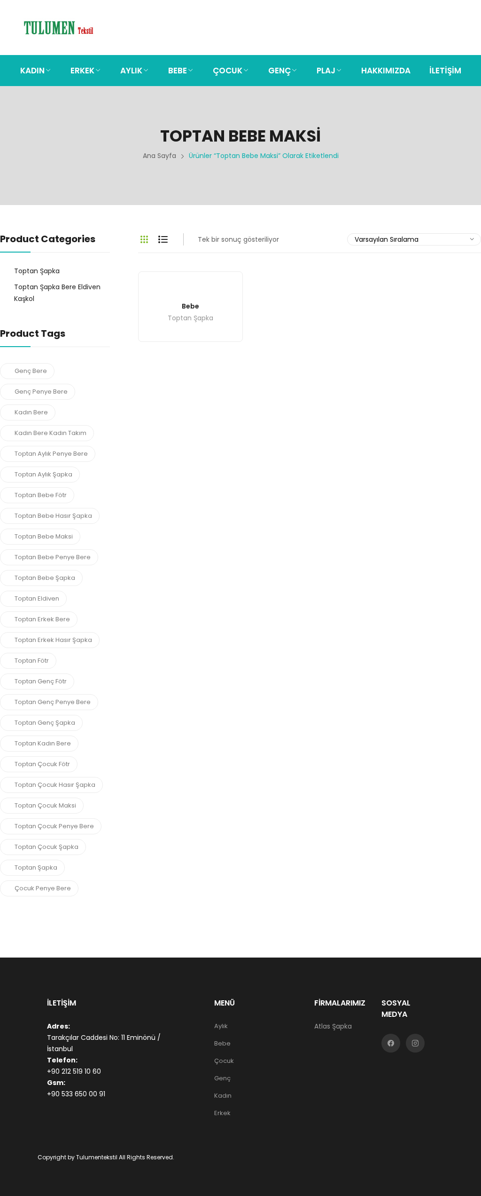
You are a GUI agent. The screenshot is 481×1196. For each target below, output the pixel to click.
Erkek (222, 1113)
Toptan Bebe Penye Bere (53, 557)
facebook (390, 1043)
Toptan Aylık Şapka (43, 474)
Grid (144, 239)
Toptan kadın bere (43, 743)
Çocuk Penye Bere (43, 888)
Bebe (190, 306)
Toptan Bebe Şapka (45, 577)
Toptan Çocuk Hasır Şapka (55, 784)
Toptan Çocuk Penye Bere (54, 826)
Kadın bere (31, 412)
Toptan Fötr (32, 660)
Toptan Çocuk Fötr (42, 764)
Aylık (221, 1026)
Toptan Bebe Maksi (44, 536)
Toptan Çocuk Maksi (45, 805)
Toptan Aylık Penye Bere (51, 453)
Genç (222, 1078)
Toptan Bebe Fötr (41, 495)
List (163, 239)
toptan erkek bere (42, 619)
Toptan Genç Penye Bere (53, 701)
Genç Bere (31, 370)
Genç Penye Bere (41, 391)
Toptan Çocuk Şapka (46, 846)
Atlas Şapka (333, 1026)
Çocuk (224, 1060)
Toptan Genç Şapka (45, 722)
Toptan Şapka (190, 319)
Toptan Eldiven (37, 598)
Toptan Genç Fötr (41, 681)
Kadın (223, 1095)
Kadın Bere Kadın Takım (50, 432)
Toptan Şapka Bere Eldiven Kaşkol (57, 292)
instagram (415, 1043)
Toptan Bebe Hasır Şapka (53, 515)
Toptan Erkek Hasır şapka (53, 639)
